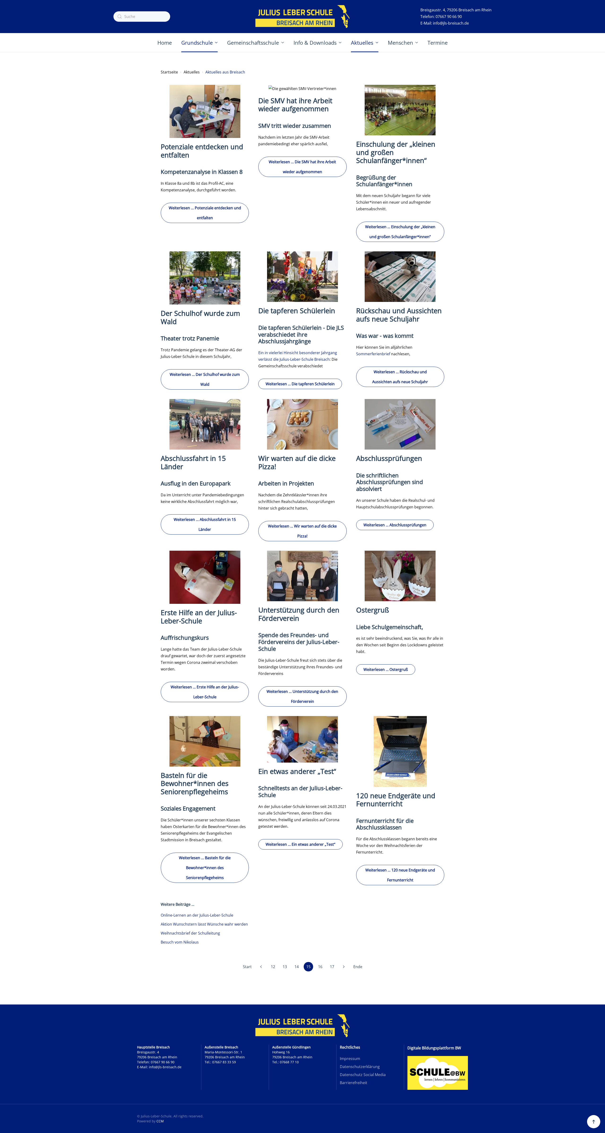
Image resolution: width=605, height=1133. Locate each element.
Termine (438, 42)
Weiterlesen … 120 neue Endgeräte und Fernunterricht (400, 875)
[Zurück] (261, 966)
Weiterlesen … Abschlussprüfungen (394, 525)
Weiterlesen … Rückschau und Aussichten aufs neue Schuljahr (400, 376)
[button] (593, 1121)
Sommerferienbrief (373, 353)
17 (332, 966)
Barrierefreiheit (353, 1082)
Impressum (350, 1058)
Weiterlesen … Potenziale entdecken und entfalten (205, 212)
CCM (160, 1121)
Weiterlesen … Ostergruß (385, 669)
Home (164, 42)
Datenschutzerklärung (360, 1066)
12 (273, 966)
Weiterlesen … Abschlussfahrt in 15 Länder (205, 524)
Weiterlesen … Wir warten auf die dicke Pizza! (302, 531)
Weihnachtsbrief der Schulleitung (190, 933)
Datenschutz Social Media (363, 1074)
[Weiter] (344, 966)
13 (285, 966)
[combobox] (141, 16)
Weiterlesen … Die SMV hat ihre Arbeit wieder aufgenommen (302, 166)
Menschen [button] (400, 42)
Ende (357, 966)
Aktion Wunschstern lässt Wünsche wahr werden (204, 924)
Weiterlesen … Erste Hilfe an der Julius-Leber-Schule (205, 692)
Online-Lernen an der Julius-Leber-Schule (197, 915)
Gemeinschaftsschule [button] (253, 42)
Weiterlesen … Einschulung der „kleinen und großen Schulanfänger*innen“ (400, 231)
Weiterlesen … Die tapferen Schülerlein (300, 383)
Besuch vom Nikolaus (180, 942)
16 (320, 966)
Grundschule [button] (197, 42)
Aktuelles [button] (362, 42)
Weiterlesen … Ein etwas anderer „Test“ (300, 844)
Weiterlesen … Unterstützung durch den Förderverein (302, 696)
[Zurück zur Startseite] (302, 16)
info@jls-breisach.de (451, 23)
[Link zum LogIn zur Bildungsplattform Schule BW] (437, 1072)
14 (296, 966)
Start (247, 966)
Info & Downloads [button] (315, 42)
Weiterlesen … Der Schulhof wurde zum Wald (205, 379)
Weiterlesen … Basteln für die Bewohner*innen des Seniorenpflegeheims (205, 867)
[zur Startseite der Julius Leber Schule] (302, 1026)
